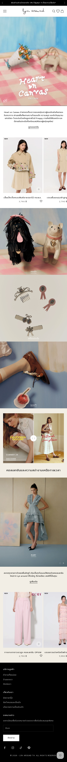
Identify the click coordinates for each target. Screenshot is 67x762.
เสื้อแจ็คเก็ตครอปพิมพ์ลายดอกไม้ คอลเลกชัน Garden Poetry (23, 197)
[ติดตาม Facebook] (4, 747)
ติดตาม (11, 737)
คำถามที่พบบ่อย (9, 675)
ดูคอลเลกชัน (33, 127)
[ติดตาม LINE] (29, 747)
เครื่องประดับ (33, 338)
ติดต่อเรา (7, 684)
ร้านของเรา (8, 679)
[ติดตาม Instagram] (12, 747)
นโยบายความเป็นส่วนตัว (13, 707)
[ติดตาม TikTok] (20, 747)
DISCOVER (11, 459)
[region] (33, 522)
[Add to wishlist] (41, 201)
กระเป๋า (33, 271)
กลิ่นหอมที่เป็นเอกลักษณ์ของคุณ (33, 555)
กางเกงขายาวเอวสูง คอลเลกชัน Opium (22, 652)
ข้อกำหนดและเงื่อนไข (12, 702)
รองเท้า (33, 405)
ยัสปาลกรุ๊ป (8, 697)
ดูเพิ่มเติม (34, 581)
